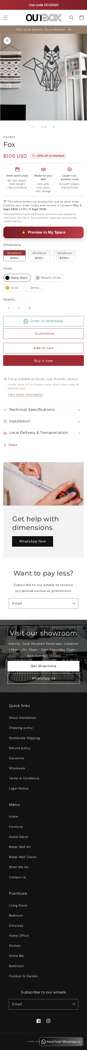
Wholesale (17, 768)
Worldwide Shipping (24, 738)
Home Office (19, 936)
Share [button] (12, 445)
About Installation (22, 718)
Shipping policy (21, 728)
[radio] (14, 255)
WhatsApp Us (44, 678)
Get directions (44, 666)
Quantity (9, 299)
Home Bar (16, 956)
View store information (25, 394)
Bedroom (16, 915)
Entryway (16, 925)
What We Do (19, 867)
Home (13, 816)
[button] (5, 18)
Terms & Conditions (24, 778)
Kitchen (15, 946)
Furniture (16, 827)
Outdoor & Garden (23, 976)
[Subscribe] (73, 603)
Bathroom (16, 966)
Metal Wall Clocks (23, 857)
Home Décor (18, 837)
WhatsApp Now (32, 541)
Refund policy (20, 748)
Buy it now (43, 360)
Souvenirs (16, 758)
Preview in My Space (46, 232)
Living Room (18, 905)
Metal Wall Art (20, 847)
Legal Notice (18, 788)
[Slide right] (53, 127)
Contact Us (17, 877)
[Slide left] (33, 127)
